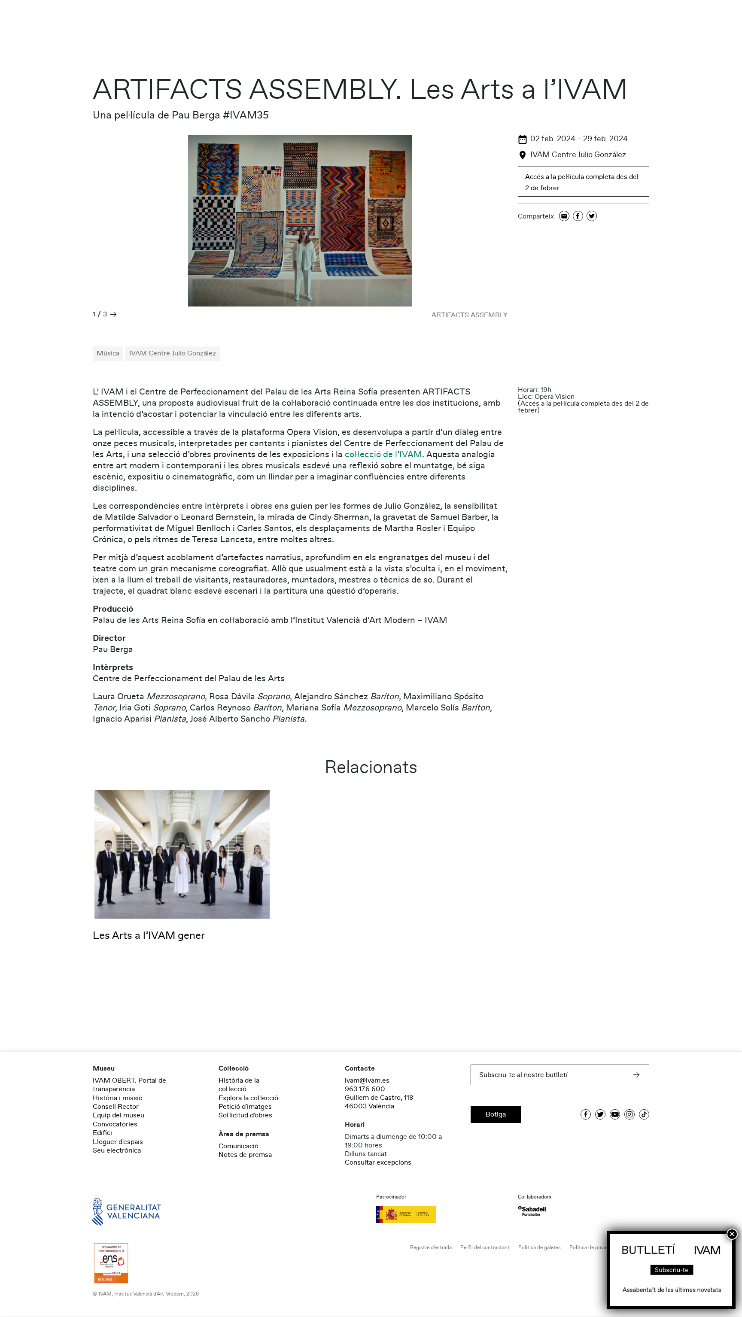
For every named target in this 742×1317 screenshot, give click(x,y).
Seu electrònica (117, 1150)
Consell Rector (116, 1106)
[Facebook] (578, 216)
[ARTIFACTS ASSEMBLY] (300, 220)
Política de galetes (539, 1247)
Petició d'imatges (245, 1106)
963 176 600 (365, 1089)
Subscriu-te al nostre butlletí (523, 1075)
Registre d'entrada (431, 1247)
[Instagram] (629, 1114)
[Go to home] (114, 1211)
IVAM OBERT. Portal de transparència (129, 1084)
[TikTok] (644, 1114)
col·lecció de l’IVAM (383, 454)
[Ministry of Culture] (442, 1214)
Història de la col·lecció (239, 1084)
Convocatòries (115, 1124)
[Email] (564, 216)
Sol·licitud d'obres (245, 1115)
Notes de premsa (245, 1154)
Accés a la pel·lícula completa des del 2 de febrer (582, 182)
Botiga (496, 1114)
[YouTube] (615, 1114)
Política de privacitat (593, 1247)
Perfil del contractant (485, 1247)
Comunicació (238, 1146)
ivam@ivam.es (367, 1080)
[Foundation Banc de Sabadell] (532, 1211)
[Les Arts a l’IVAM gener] (182, 854)
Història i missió (118, 1098)
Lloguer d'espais (118, 1142)
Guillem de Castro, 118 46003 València (379, 1102)
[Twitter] (592, 216)
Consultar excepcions (378, 1162)
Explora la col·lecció (248, 1098)
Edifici (102, 1133)
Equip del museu (118, 1115)
